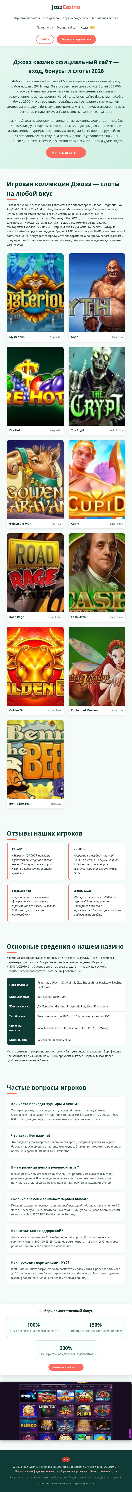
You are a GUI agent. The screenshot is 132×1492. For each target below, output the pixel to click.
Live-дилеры (51, 18)
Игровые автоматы (27, 18)
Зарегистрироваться (76, 39)
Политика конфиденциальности (36, 1471)
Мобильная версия (105, 18)
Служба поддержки (76, 18)
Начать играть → (66, 152)
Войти (45, 39)
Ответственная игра (103, 1471)
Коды (87, 27)
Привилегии (45, 27)
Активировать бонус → (66, 1367)
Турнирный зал (67, 27)
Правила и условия (74, 1471)
